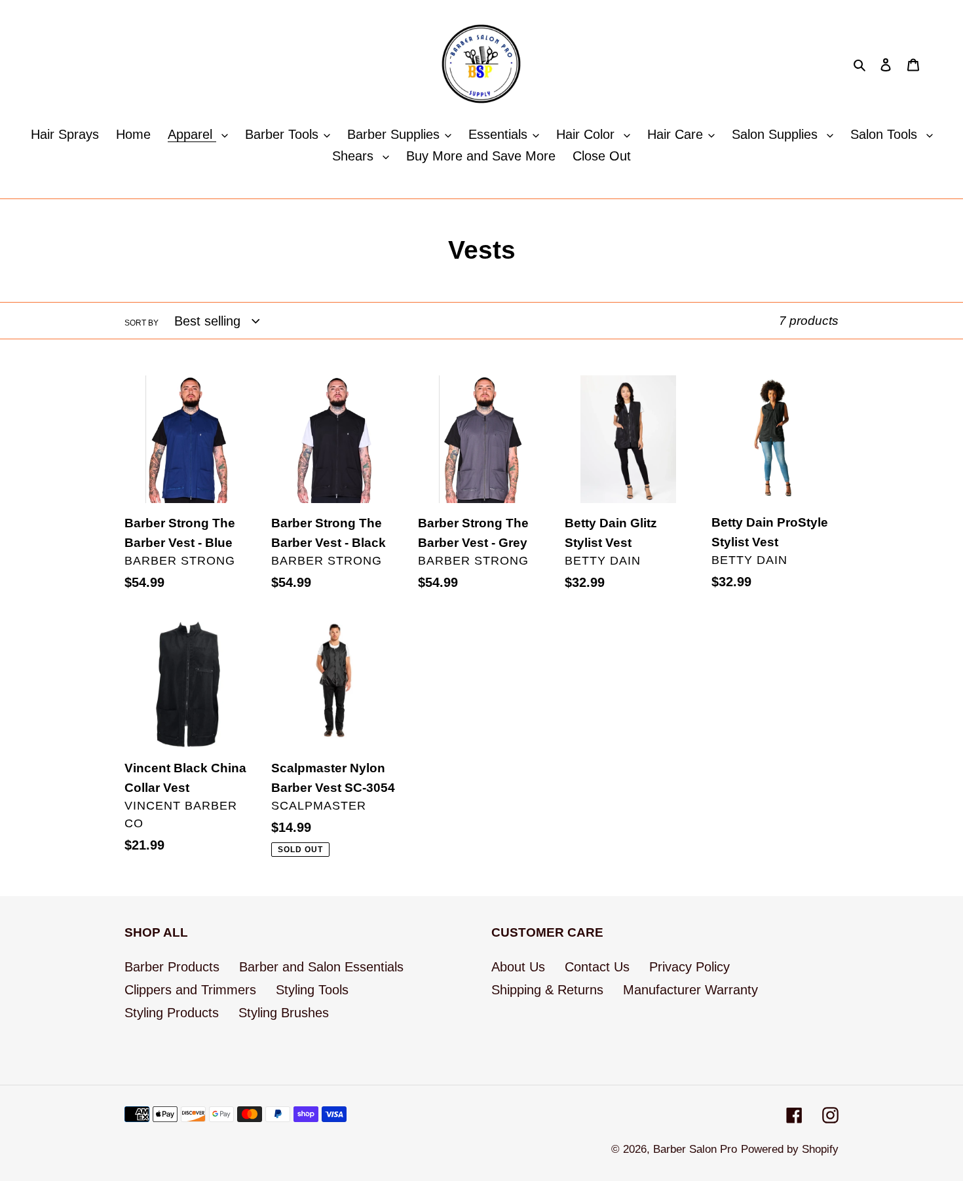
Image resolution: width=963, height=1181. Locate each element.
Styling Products (171, 1012)
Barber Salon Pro (695, 1149)
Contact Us (597, 967)
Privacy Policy (689, 967)
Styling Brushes (283, 1012)
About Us (518, 967)
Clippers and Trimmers (190, 990)
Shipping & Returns (547, 990)
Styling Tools (312, 990)
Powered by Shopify (790, 1149)
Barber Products (171, 967)
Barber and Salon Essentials (321, 967)
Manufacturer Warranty (690, 990)
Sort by (141, 323)
